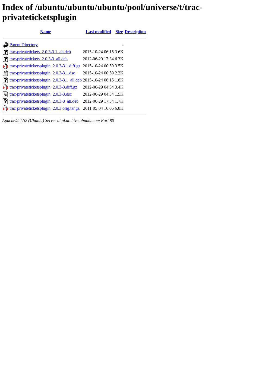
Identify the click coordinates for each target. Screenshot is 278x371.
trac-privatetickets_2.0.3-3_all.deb (39, 58)
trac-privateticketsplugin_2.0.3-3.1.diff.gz (45, 66)
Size (119, 31)
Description (135, 31)
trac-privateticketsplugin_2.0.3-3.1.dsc (42, 73)
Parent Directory (24, 44)
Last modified (98, 31)
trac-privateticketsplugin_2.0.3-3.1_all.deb (46, 80)
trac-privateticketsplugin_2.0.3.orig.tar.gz (45, 108)
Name (45, 31)
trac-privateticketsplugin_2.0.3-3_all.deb (44, 101)
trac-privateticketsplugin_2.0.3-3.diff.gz (43, 87)
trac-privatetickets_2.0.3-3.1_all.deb (40, 51)
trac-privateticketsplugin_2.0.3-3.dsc (41, 94)
